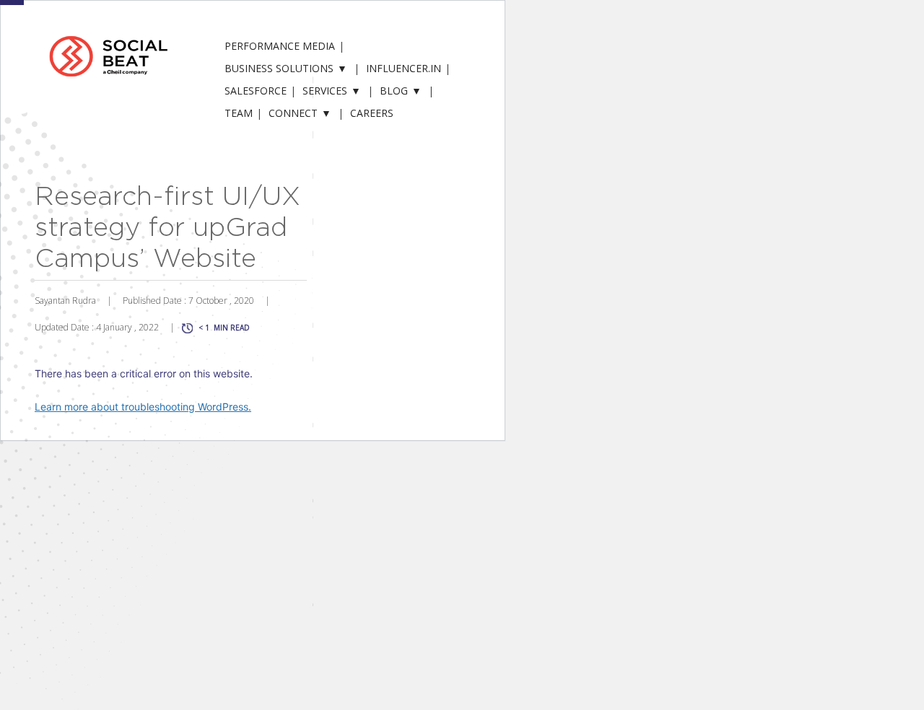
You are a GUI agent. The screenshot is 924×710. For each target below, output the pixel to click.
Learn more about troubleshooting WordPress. (143, 406)
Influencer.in (403, 68)
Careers (371, 113)
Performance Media (280, 46)
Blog (394, 90)
